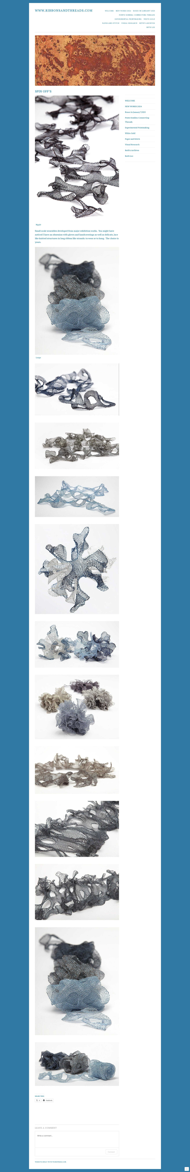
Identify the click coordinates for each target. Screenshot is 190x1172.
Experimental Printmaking (128, 19)
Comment (111, 1152)
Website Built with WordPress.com (50, 1162)
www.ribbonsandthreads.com (64, 10)
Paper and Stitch (110, 23)
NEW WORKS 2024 (123, 11)
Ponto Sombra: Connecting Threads (137, 15)
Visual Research (129, 23)
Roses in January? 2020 (144, 11)
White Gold (149, 19)
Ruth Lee (151, 27)
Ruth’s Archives (147, 23)
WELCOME (109, 11)
